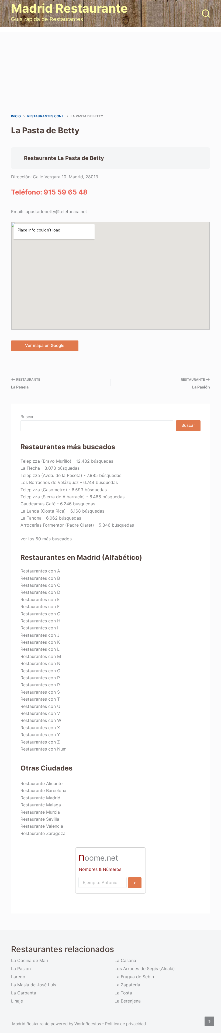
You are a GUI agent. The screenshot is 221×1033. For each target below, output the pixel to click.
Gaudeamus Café (38, 503)
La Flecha (30, 468)
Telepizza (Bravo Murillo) (45, 461)
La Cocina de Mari (29, 960)
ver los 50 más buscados (46, 538)
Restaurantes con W (40, 720)
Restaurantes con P (40, 677)
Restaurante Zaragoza (42, 833)
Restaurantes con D (40, 592)
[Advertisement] (110, 73)
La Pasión (21, 968)
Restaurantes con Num (43, 749)
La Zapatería (127, 984)
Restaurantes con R (40, 684)
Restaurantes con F (40, 606)
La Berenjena (128, 1001)
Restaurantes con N (40, 663)
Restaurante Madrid (40, 797)
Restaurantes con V (40, 713)
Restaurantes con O (40, 670)
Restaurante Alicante (41, 783)
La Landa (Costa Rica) (43, 511)
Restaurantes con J (40, 635)
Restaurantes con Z (40, 742)
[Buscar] (206, 13)
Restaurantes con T (40, 699)
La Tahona (31, 518)
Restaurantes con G (40, 613)
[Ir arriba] (209, 1021)
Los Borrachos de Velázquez (49, 482)
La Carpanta (23, 993)
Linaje (17, 1001)
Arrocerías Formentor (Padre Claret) (57, 525)
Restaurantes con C (40, 585)
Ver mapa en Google (44, 345)
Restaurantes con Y (40, 734)
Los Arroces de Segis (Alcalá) (145, 968)
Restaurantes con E (40, 599)
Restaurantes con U (40, 706)
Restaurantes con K (40, 642)
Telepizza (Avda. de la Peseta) (51, 475)
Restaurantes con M (40, 656)
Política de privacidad (125, 1023)
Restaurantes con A (40, 571)
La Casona (125, 960)
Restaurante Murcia (40, 812)
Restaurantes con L (40, 649)
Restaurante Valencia (41, 826)
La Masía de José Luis (33, 984)
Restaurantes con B (40, 578)
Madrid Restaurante (69, 8)
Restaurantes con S (40, 692)
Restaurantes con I (39, 627)
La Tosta (123, 993)
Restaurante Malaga (40, 804)
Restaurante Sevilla (39, 819)
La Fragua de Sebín (134, 976)
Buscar (27, 416)
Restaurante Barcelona (43, 790)
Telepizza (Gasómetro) (43, 489)
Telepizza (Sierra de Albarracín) (52, 496)
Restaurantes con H (40, 620)
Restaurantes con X (40, 727)
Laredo (18, 976)
